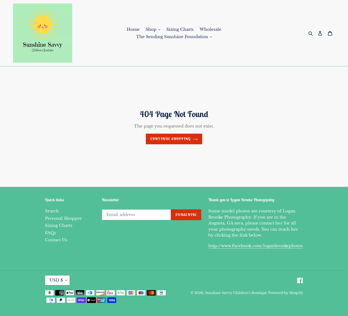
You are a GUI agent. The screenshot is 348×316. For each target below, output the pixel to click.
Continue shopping (170, 138)
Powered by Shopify (285, 293)
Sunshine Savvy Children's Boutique (236, 293)
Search (52, 211)
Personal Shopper (63, 218)
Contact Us (56, 239)
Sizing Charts (58, 225)
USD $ (56, 280)
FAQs (50, 232)
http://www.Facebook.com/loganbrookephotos (255, 245)
